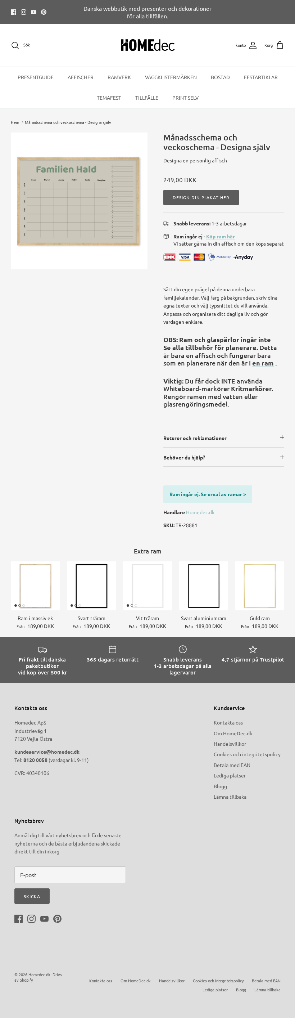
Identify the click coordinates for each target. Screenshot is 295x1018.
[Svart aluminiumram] (203, 585)
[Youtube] (33, 12)
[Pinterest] (43, 12)
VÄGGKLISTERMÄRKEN (171, 77)
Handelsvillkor (230, 743)
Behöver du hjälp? (184, 457)
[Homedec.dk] (148, 45)
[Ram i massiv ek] (35, 585)
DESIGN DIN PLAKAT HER (201, 197)
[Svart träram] (91, 585)
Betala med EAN (232, 765)
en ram (263, 363)
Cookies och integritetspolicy (247, 754)
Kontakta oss (228, 722)
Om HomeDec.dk (233, 733)
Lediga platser (230, 775)
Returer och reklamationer (195, 438)
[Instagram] (23, 12)
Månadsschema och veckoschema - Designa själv (68, 122)
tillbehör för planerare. (221, 347)
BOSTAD (220, 77)
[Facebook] (13, 12)
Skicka (32, 896)
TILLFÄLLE (146, 97)
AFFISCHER (81, 77)
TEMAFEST (109, 97)
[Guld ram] (259, 585)
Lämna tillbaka (230, 796)
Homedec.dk (200, 512)
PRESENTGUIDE (36, 77)
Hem (15, 122)
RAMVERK (119, 77)
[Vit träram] (147, 585)
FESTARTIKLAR (261, 77)
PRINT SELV (185, 97)
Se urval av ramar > (223, 494)
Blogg (220, 786)
